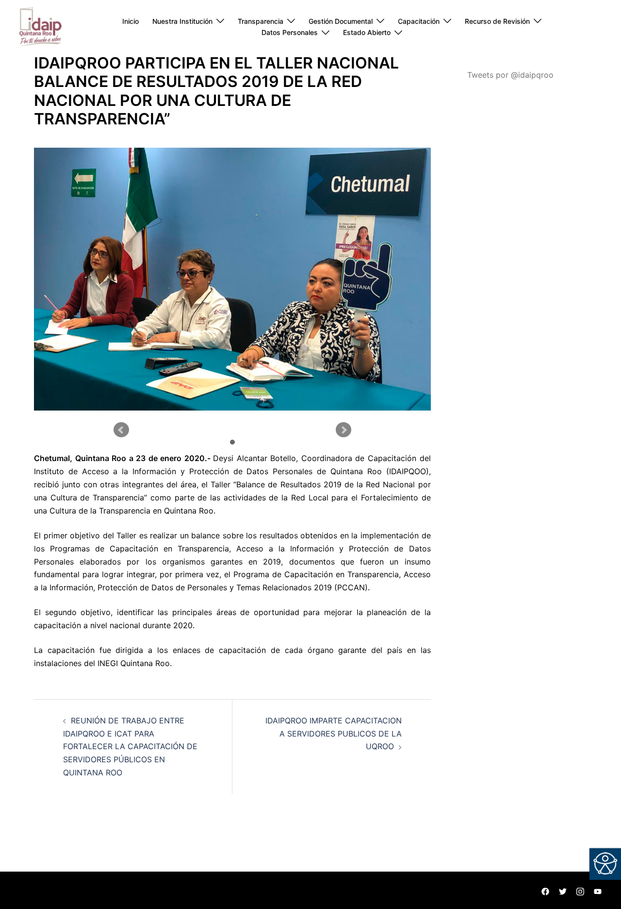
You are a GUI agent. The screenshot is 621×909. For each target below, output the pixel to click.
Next (343, 430)
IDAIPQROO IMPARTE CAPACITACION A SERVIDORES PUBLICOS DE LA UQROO (333, 734)
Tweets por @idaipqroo (510, 75)
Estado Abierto (367, 32)
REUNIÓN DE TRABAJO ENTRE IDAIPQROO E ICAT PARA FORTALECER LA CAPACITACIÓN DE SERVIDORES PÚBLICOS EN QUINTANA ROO (130, 747)
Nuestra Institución (182, 21)
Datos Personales (289, 32)
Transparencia (260, 21)
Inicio (130, 21)
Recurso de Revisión (497, 21)
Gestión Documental (341, 21)
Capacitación (419, 21)
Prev (121, 430)
